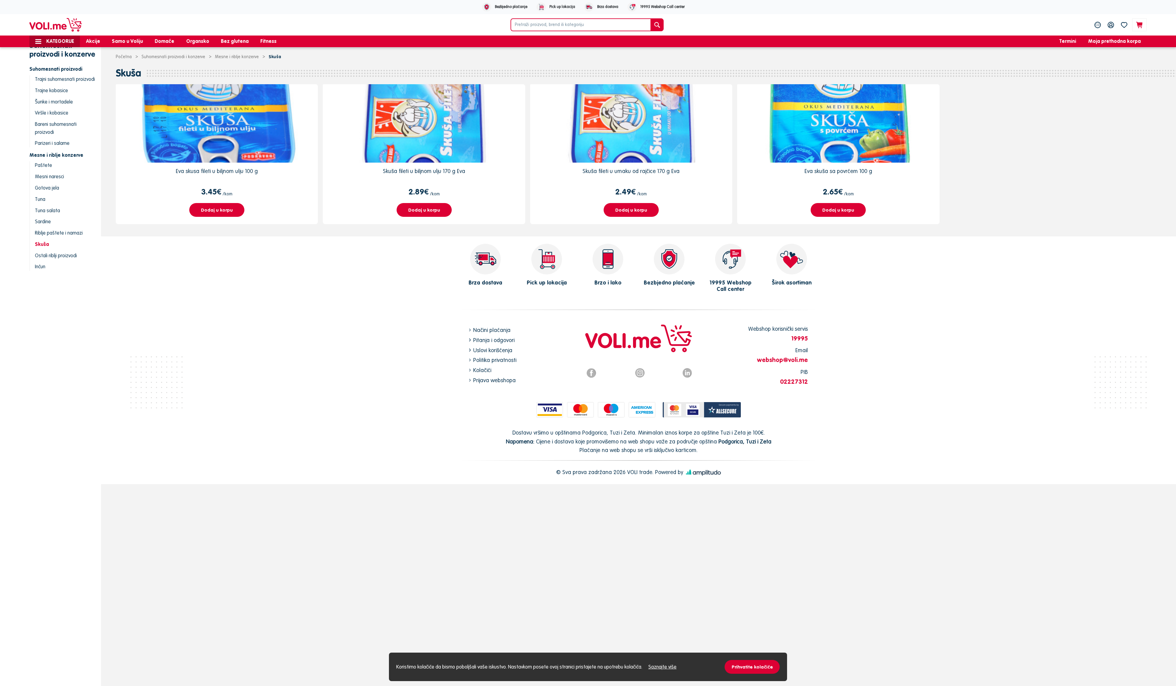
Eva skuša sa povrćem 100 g (838, 171)
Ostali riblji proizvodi (56, 255)
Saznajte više (662, 666)
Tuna (40, 199)
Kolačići (482, 370)
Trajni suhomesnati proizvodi (65, 79)
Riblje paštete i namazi (59, 233)
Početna (124, 56)
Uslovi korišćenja (492, 350)
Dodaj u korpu (217, 210)
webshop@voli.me (782, 359)
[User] (1111, 25)
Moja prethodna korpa (1114, 41)
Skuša (42, 244)
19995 (799, 338)
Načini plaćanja (492, 330)
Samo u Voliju (127, 41)
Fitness (268, 41)
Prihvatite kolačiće (752, 666)
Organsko (197, 41)
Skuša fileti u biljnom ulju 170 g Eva (424, 171)
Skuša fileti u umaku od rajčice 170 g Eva (631, 171)
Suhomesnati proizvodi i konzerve (173, 56)
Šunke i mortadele (54, 101)
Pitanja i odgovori (493, 340)
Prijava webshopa (494, 380)
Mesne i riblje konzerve (237, 56)
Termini (1067, 41)
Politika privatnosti (494, 360)
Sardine (43, 221)
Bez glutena (235, 41)
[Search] (657, 24)
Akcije (93, 41)
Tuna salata (47, 210)
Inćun (40, 266)
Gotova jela (47, 187)
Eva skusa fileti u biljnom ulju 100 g (217, 171)
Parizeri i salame (52, 143)
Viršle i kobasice (51, 112)
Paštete (43, 165)
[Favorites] (1124, 25)
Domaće (164, 41)
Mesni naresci (49, 176)
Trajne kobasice (51, 90)
